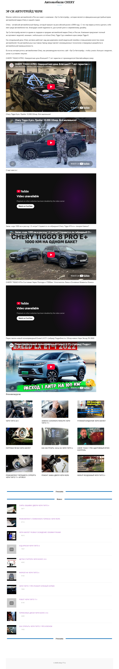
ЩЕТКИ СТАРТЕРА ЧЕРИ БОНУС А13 (32, 559)
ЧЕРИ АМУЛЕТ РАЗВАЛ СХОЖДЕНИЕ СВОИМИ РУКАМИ (40, 532)
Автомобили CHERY (59, 2)
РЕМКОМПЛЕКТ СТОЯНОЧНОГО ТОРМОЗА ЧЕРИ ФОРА (39, 519)
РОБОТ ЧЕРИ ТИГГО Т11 (28, 599)
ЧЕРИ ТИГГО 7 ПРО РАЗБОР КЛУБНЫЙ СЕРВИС (37, 586)
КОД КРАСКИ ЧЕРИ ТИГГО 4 (29, 546)
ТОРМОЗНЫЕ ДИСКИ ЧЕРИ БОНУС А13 (33, 613)
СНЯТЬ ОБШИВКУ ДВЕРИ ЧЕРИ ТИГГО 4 (34, 505)
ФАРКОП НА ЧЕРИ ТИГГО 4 (29, 572)
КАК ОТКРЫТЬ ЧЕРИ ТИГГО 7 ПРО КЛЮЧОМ (35, 626)
